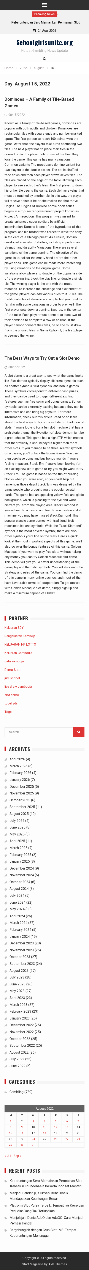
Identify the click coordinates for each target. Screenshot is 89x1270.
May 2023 (17, 991)
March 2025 (18, 848)
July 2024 (17, 895)
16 (22, 1133)
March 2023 (18, 1005)
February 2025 (20, 855)
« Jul (8, 1156)
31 (33, 1144)
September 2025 (22, 807)
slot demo (12, 695)
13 (66, 1127)
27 (66, 1139)
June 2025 (17, 827)
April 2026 (17, 759)
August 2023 (19, 971)
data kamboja (14, 661)
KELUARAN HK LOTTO (20, 644)
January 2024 (20, 936)
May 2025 (17, 834)
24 (33, 1139)
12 (55, 1127)
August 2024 (19, 889)
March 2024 (18, 923)
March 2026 (18, 766)
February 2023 (20, 1011)
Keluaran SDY (14, 628)
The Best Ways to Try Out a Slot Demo (42, 358)
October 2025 (20, 800)
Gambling (17, 1092)
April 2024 (17, 916)
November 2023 (22, 950)
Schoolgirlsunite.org (44, 42)
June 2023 (17, 984)
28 (78, 1139)
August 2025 (19, 814)
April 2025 (17, 841)
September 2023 (22, 964)
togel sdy (11, 703)
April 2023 (17, 998)
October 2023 (20, 957)
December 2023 (22, 943)
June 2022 (17, 1066)
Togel (8, 712)
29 (10, 1144)
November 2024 (22, 875)
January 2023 (20, 1018)
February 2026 (20, 773)
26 (55, 1139)
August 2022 (19, 1052)
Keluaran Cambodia (18, 653)
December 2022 (22, 1025)
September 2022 (22, 1045)
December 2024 (22, 868)
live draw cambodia (18, 687)
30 (22, 1144)
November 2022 (22, 1032)
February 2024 (20, 930)
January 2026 (20, 780)
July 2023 (17, 977)
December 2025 (22, 787)
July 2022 (17, 1059)
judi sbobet (12, 678)
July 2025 (17, 821)
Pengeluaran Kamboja (20, 636)
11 (44, 1127)
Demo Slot (12, 670)
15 (10, 1133)
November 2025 (22, 793)
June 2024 (17, 902)
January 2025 (20, 861)
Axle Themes (57, 1264)
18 (44, 1133)
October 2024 (20, 882)
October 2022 (20, 1039)
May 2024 (17, 909)
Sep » (17, 1156)
